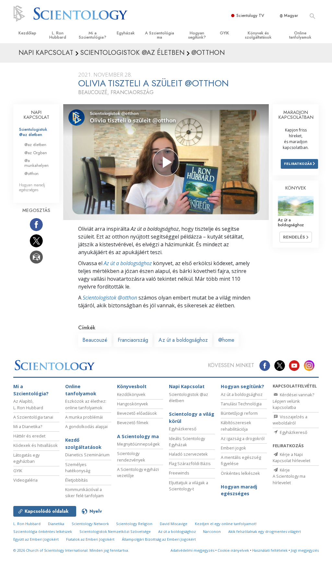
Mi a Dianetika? (27, 426)
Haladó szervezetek (188, 454)
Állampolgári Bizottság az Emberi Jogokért (159, 539)
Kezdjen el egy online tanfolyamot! (225, 523)
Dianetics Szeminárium (87, 455)
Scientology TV (250, 15)
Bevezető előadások (137, 413)
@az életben (35, 145)
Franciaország (133, 340)
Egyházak (126, 33)
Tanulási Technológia (241, 404)
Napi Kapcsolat (187, 386)
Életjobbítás (76, 480)
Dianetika (56, 523)
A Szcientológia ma (159, 35)
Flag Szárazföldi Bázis (190, 463)
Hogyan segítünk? (197, 35)
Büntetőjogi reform (239, 413)
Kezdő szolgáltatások (83, 443)
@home (226, 340)
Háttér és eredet (29, 436)
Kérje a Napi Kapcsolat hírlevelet (291, 457)
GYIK (224, 33)
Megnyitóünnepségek (138, 444)
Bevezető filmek (132, 422)
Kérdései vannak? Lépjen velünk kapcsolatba (293, 401)
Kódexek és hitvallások (35, 445)
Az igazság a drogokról (243, 438)
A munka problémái (84, 417)
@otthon (31, 173)
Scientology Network (90, 523)
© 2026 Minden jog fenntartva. (71, 550)
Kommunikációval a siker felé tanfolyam (84, 492)
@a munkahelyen (36, 162)
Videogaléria (25, 480)
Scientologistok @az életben (33, 131)
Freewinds (179, 473)
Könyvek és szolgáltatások (258, 35)
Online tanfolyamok (300, 35)
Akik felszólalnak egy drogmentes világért (264, 531)
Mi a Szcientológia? (92, 35)
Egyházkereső (182, 429)
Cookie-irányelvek (233, 550)
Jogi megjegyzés (305, 550)
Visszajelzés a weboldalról (290, 420)
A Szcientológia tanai (33, 417)
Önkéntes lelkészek (240, 473)
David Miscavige (173, 523)
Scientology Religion (134, 523)
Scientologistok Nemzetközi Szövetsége (115, 531)
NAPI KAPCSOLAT (36, 115)
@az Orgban (35, 153)
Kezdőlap (27, 33)
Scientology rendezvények (131, 456)
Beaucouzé (94, 340)
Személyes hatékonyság (77, 467)
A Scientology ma (138, 436)
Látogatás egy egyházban (26, 458)
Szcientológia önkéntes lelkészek (42, 531)
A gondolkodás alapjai (86, 426)
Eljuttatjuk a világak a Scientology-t (188, 486)
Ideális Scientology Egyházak (187, 442)
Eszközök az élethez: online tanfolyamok (85, 404)
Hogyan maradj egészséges (32, 187)
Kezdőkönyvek (131, 394)
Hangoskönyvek (132, 404)
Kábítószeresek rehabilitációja (236, 426)
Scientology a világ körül (191, 417)
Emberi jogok (233, 448)
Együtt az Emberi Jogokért (36, 539)
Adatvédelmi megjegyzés (192, 550)
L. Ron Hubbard (57, 35)
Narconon (212, 531)
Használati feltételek (270, 550)
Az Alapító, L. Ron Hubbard (28, 404)
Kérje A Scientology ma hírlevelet (289, 476)
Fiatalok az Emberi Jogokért (90, 539)
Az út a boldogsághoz (128, 263)
